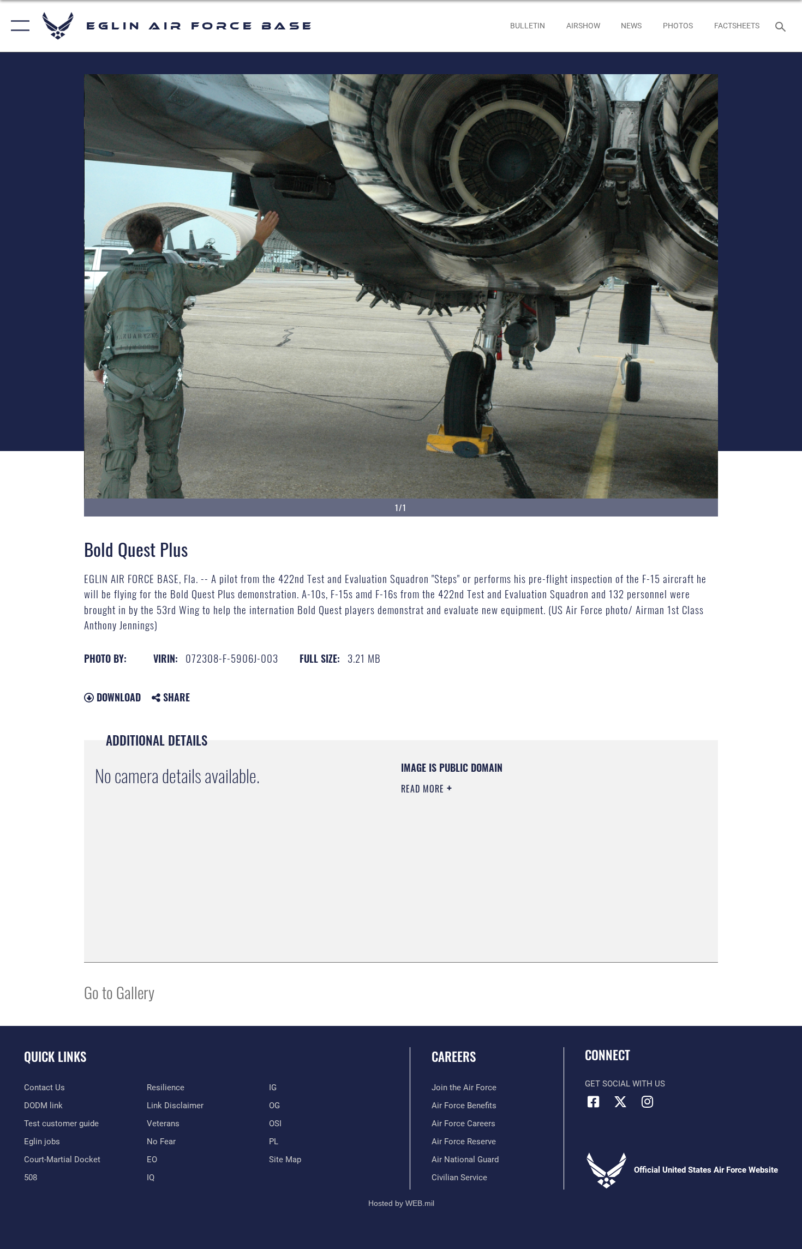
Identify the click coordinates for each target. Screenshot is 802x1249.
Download (117, 697)
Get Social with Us (625, 1084)
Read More (424, 788)
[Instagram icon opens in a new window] (647, 1102)
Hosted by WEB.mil (401, 1203)
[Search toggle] (782, 26)
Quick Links (55, 1056)
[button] (17, 26)
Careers (454, 1056)
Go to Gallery (119, 992)
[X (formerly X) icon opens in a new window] (620, 1102)
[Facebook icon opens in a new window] (593, 1102)
